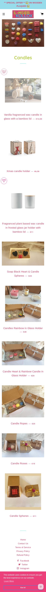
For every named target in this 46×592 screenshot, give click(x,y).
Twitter (24, 564)
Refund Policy (23, 555)
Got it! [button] (23, 588)
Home (23, 540)
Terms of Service (23, 547)
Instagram (24, 568)
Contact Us (23, 543)
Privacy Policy (23, 551)
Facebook (24, 561)
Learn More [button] (9, 581)
